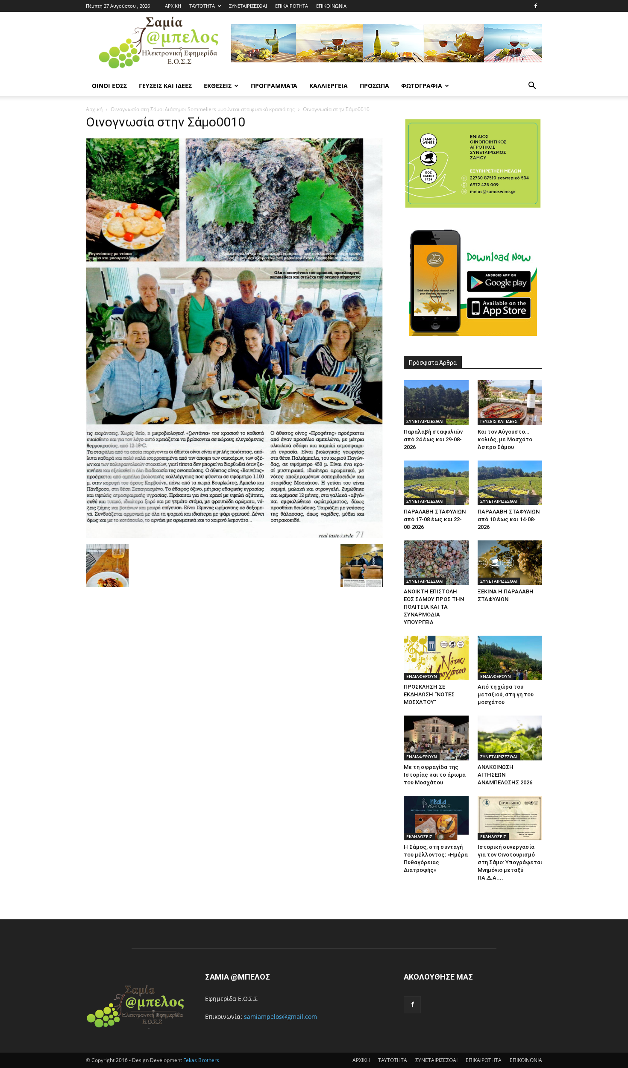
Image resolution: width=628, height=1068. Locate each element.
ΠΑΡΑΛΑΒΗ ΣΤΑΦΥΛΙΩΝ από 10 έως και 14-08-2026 (509, 519)
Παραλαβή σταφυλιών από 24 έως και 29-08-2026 (433, 439)
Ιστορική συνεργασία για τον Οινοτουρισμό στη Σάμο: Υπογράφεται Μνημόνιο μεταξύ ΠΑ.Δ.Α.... (510, 862)
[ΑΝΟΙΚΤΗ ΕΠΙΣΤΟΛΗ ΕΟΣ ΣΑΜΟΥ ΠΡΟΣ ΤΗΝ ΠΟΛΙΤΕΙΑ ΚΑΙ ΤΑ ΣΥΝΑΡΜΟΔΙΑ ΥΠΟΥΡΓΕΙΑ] (436, 562)
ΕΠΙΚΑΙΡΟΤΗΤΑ (291, 6)
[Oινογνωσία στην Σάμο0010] (234, 535)
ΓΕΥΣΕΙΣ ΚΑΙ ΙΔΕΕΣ (165, 86)
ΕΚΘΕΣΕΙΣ (218, 86)
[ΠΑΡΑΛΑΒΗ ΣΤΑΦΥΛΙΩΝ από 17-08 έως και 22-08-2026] (436, 483)
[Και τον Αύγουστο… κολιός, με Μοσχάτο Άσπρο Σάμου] (510, 402)
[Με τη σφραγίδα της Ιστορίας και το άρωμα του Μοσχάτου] (436, 738)
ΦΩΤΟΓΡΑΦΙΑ (421, 86)
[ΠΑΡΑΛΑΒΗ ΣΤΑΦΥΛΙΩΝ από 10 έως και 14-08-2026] (510, 483)
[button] (532, 86)
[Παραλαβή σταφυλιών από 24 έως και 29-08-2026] (436, 402)
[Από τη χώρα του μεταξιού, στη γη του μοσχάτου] (510, 658)
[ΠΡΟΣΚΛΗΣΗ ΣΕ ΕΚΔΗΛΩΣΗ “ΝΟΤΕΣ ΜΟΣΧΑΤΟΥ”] (436, 658)
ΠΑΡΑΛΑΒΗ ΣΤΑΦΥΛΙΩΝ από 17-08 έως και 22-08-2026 (435, 519)
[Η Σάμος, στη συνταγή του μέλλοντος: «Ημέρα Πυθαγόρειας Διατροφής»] (436, 818)
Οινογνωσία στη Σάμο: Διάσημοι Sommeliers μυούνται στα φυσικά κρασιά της (203, 109)
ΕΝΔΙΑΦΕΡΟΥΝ (421, 676)
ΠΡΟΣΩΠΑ (374, 86)
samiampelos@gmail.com (280, 1016)
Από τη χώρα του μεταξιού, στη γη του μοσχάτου (506, 694)
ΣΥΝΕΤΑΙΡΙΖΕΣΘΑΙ (248, 6)
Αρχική (94, 109)
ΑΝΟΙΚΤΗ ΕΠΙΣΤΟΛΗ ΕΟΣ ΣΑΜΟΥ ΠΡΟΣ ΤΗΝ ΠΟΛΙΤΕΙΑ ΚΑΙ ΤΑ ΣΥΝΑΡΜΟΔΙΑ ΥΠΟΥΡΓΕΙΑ (434, 606)
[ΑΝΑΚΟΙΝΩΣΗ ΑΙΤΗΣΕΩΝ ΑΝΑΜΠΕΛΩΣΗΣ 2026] (510, 738)
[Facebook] (535, 6)
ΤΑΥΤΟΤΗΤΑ (202, 6)
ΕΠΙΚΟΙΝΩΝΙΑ (331, 6)
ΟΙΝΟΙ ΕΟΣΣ (109, 86)
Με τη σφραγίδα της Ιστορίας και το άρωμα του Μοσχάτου (435, 775)
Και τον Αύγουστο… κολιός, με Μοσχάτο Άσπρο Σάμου (505, 439)
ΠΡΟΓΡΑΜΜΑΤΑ (274, 86)
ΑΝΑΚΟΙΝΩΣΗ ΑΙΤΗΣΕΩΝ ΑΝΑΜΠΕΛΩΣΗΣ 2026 (505, 775)
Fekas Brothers (200, 1060)
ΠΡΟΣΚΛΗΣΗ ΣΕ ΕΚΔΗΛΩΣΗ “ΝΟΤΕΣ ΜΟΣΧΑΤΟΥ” (429, 694)
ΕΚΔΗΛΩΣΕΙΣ (419, 836)
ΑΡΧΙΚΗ (173, 6)
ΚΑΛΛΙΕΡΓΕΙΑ (328, 86)
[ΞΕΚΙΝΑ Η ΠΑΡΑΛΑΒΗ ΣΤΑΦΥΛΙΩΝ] (510, 562)
